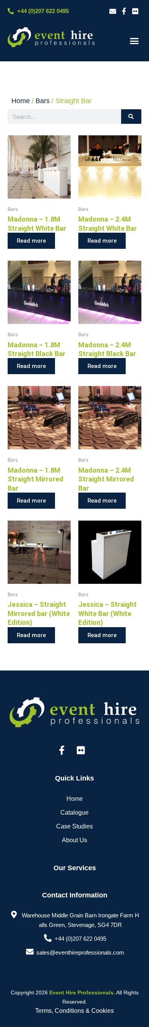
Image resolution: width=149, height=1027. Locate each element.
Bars (43, 101)
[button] (134, 41)
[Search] (131, 116)
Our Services (74, 868)
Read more (31, 240)
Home (20, 101)
